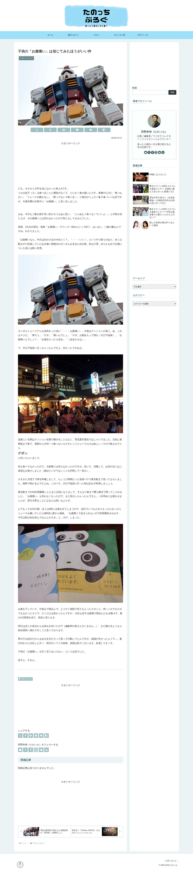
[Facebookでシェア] (50, 130)
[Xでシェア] (37, 130)
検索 (134, 88)
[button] (104, 130)
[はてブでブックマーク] (64, 130)
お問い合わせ (170, 861)
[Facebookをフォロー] (30, 750)
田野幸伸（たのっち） (154, 131)
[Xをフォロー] (25, 750)
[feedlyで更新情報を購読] (41, 750)
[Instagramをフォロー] (36, 750)
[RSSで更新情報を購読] (46, 750)
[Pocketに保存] (77, 130)
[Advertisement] (70, 163)
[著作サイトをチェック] (20, 750)
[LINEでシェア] (90, 130)
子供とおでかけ (26, 679)
